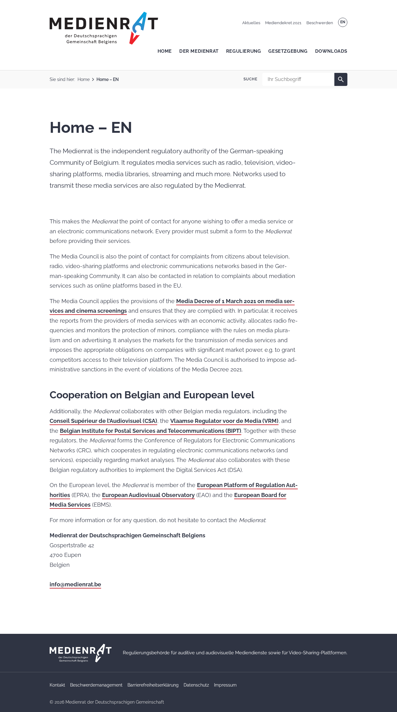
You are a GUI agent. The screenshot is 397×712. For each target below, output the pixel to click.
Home (165, 51)
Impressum (225, 685)
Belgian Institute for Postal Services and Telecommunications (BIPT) (150, 431)
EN (342, 22)
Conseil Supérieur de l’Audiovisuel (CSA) (103, 421)
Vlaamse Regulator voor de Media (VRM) (224, 421)
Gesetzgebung (287, 51)
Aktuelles (251, 22)
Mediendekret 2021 (283, 22)
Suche (250, 79)
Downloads (331, 51)
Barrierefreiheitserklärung (153, 685)
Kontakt (57, 685)
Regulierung (243, 51)
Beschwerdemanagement (96, 685)
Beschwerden (319, 22)
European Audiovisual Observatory (148, 495)
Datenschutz (196, 685)
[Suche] (340, 79)
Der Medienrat (199, 51)
